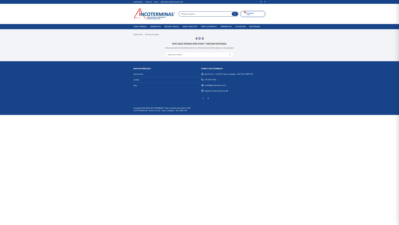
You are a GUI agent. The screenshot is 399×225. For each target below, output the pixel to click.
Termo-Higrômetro (209, 26)
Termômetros (226, 26)
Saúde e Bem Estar (189, 26)
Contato (148, 2)
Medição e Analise (171, 26)
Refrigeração (254, 26)
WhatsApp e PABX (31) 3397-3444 (172, 2)
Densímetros (155, 26)
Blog (156, 2)
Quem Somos (138, 2)
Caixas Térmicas (140, 26)
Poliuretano (240, 26)
